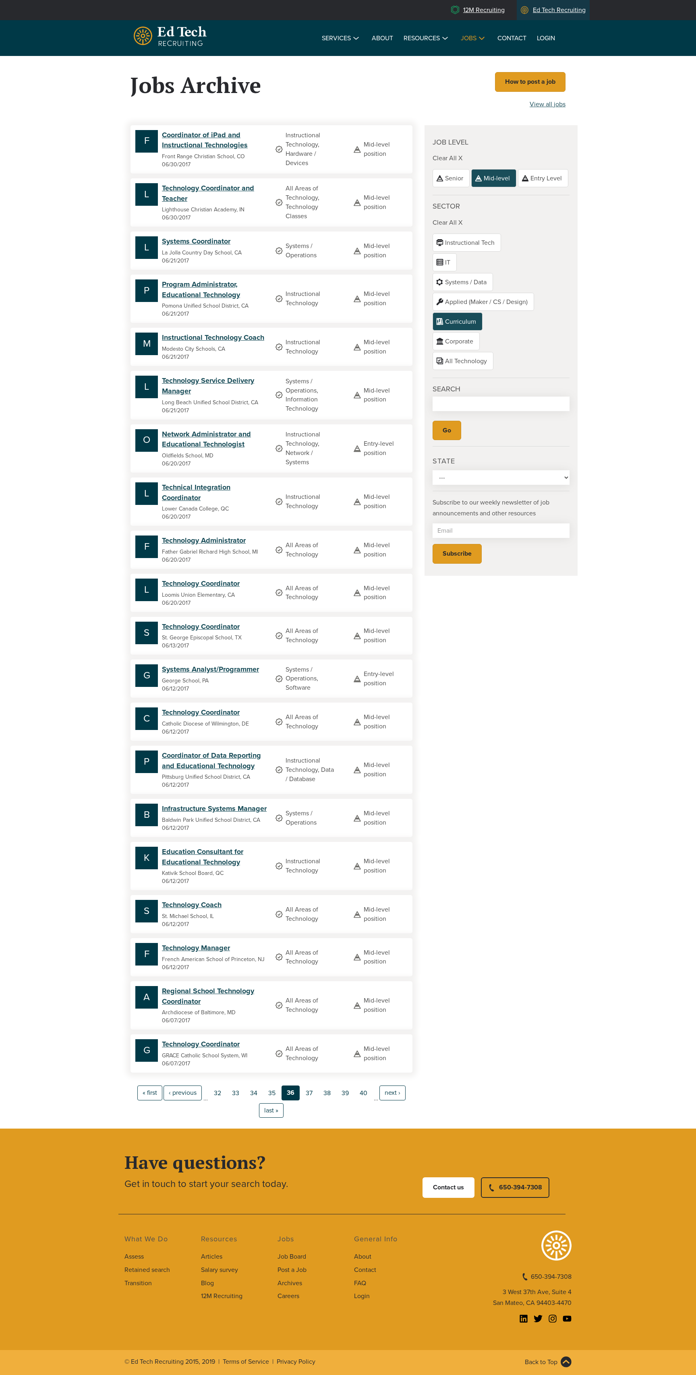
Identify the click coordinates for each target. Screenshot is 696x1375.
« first (150, 1093)
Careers (288, 1296)
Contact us (448, 1187)
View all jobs (548, 104)
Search (446, 389)
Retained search (147, 1270)
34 (253, 1093)
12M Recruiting (484, 10)
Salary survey (219, 1270)
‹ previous (183, 1093)
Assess (134, 1257)
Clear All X (447, 158)
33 (235, 1093)
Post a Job (292, 1270)
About (382, 38)
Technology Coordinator (201, 583)
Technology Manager (196, 947)
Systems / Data (466, 282)
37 (309, 1093)
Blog (207, 1283)
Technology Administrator (204, 540)
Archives (290, 1283)
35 (272, 1093)
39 (345, 1093)
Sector (446, 206)
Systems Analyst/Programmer (210, 669)
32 (217, 1093)
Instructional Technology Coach (213, 337)
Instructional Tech (470, 243)
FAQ (360, 1283)
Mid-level (497, 178)
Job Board (292, 1257)
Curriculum (460, 322)
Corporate (459, 341)
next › (392, 1093)
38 (327, 1093)
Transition (138, 1283)
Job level (450, 142)
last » (271, 1110)
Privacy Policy (296, 1362)
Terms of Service (246, 1362)
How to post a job (530, 82)
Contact (511, 38)
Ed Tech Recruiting (559, 10)
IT (447, 262)
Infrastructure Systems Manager (214, 808)
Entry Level (546, 178)
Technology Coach (192, 904)
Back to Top (541, 1362)
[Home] (171, 37)
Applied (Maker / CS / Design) (486, 302)
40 (363, 1093)
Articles (211, 1257)
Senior (454, 178)
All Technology (466, 361)
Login (546, 38)
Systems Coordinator (196, 241)
